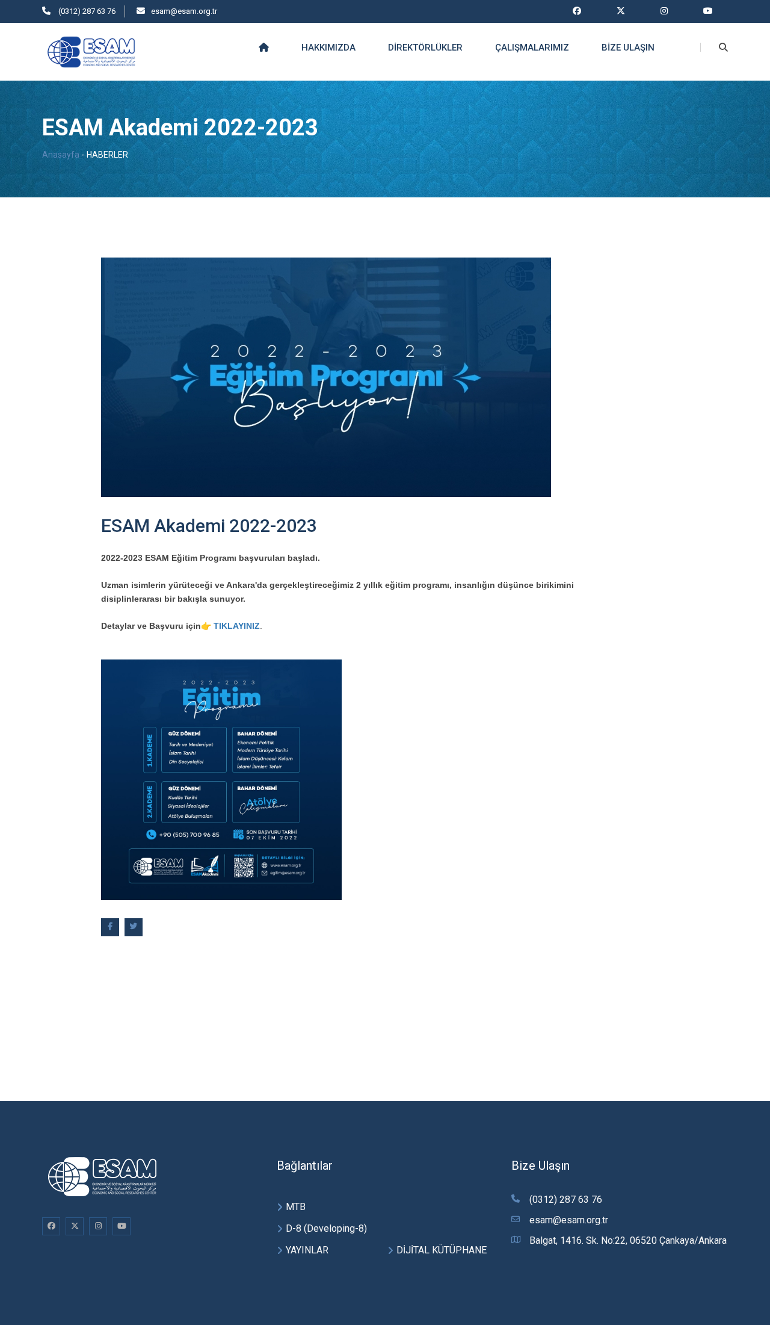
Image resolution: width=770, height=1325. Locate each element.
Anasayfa (60, 154)
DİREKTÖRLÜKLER (425, 47)
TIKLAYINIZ (237, 626)
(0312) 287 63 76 (86, 11)
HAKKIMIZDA (328, 47)
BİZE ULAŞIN (628, 47)
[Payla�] (110, 927)
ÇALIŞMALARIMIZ (532, 47)
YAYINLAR (307, 1250)
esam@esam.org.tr (184, 11)
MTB (296, 1206)
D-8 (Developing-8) (326, 1228)
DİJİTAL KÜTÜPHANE (441, 1250)
